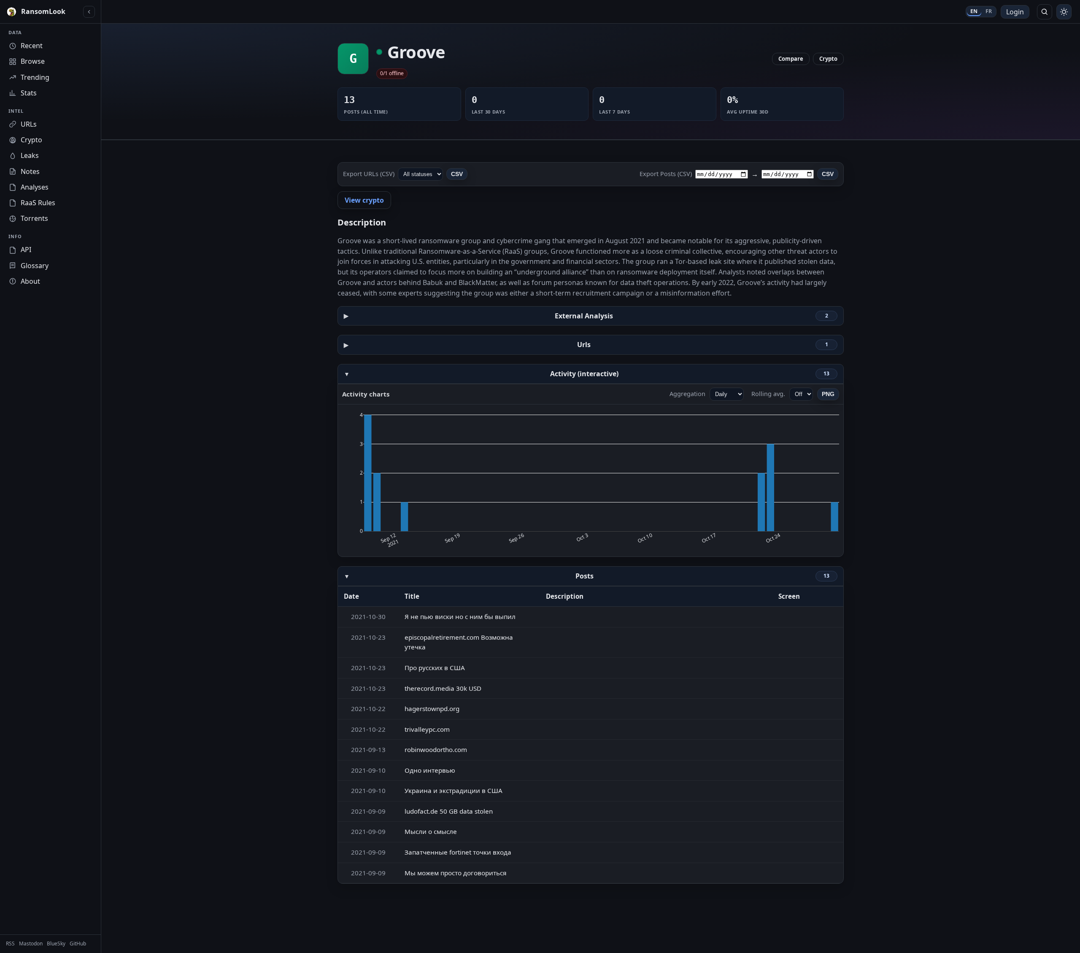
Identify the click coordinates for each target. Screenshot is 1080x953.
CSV (457, 174)
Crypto (828, 58)
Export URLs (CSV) (368, 174)
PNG (828, 394)
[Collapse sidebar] (89, 12)
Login (1015, 11)
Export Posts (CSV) (666, 174)
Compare (790, 58)
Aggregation (687, 394)
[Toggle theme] (1064, 11)
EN (974, 11)
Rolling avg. (768, 394)
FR (989, 11)
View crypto (364, 200)
